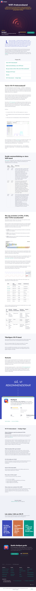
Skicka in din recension (24, 555)
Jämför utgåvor (4, 576)
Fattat (32, 589)
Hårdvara (20, 576)
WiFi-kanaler (7, 160)
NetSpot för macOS (5, 570)
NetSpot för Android (5, 572)
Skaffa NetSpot (30, 32)
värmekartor (18, 139)
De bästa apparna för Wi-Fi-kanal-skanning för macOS (7, 529)
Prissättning (12, 572)
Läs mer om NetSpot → (15, 421)
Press (20, 572)
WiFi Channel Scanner (18, 9)
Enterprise (12, 570)
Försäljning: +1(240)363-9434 (29, 580)
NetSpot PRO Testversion (13, 575)
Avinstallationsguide (30, 576)
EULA (28, 570)
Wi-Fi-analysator (12, 102)
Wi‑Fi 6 (8, 290)
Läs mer (17, 589)
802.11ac (11, 437)
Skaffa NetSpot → (8, 421)
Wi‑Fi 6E (8, 288)
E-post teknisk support (18, 580)
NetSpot (6, 53)
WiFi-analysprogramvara (26, 367)
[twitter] (18, 12)
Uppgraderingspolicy (30, 572)
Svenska (32, 584)
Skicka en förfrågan (14, 501)
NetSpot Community (22, 570)
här (20, 404)
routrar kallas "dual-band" (9, 258)
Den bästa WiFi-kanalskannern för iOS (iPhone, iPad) (18, 529)
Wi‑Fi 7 (8, 286)
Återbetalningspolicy (30, 574)
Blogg (20, 574)
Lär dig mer (5, 534)
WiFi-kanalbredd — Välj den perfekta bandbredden (28, 528)
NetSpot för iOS (4, 574)
